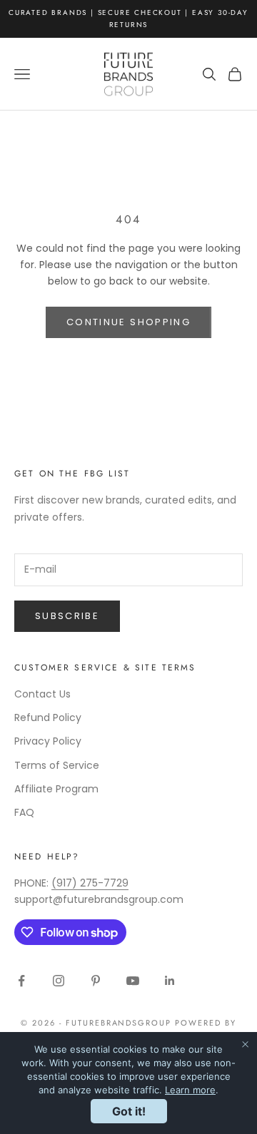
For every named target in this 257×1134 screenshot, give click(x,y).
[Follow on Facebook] (21, 981)
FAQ (24, 812)
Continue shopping (128, 322)
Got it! (129, 1111)
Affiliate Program (56, 789)
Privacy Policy (47, 741)
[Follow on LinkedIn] (170, 981)
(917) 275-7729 (89, 883)
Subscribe (67, 616)
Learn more (190, 1089)
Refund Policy (47, 717)
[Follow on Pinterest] (96, 981)
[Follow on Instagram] (58, 981)
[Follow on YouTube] (133, 981)
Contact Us (42, 694)
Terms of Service (56, 765)
